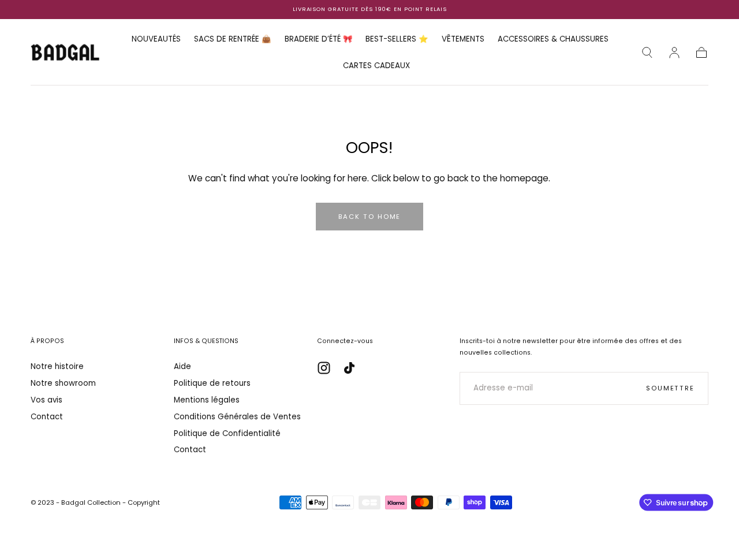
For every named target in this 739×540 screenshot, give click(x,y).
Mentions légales (207, 399)
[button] (647, 52)
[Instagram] (324, 368)
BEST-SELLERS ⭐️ (396, 39)
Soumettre (670, 388)
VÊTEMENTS (463, 39)
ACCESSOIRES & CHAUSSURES (553, 39)
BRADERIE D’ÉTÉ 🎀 (319, 39)
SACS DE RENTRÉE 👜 (232, 39)
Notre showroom (63, 383)
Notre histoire (57, 366)
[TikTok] (349, 368)
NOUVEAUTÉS (156, 39)
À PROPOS (47, 341)
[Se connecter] (674, 52)
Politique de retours (212, 383)
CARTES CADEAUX (376, 66)
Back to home (369, 216)
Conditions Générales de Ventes (237, 416)
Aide (182, 366)
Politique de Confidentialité (227, 433)
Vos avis (46, 399)
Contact (47, 416)
